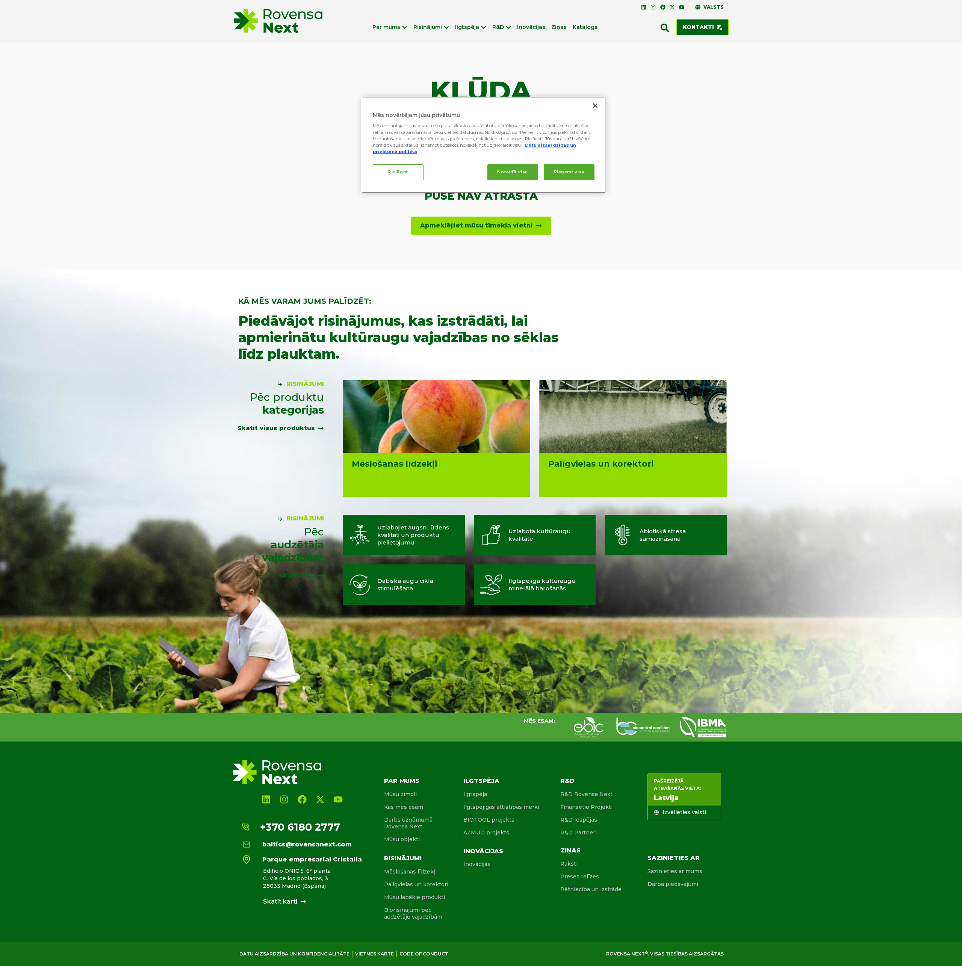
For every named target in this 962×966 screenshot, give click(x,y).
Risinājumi (403, 858)
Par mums (401, 780)
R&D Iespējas (578, 819)
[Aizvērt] (595, 105)
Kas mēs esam (403, 807)
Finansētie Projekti (586, 807)
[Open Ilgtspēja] (483, 27)
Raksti (569, 863)
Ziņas (570, 850)
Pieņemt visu (569, 171)
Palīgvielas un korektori (416, 884)
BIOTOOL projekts (488, 819)
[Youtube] (682, 7)
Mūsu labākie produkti (414, 897)
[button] (665, 28)
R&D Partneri (578, 832)
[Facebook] (662, 7)
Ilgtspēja (481, 780)
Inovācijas (483, 851)
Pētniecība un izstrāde (591, 889)
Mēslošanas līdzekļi (410, 871)
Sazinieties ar (673, 857)
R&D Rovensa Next (586, 794)
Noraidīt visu (512, 171)
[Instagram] (653, 7)
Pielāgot (398, 171)
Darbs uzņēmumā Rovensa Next (408, 823)
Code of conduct (423, 954)
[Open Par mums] (404, 27)
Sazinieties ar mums (674, 871)
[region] (484, 145)
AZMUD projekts (486, 832)
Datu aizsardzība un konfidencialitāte (294, 954)
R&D (567, 780)
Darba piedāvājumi (672, 884)
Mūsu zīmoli (400, 794)
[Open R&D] (508, 27)
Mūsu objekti (402, 839)
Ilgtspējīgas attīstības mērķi (501, 807)
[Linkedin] (644, 7)
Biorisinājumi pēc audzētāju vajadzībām (413, 913)
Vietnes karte (374, 954)
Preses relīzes (579, 876)
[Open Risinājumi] (446, 27)
